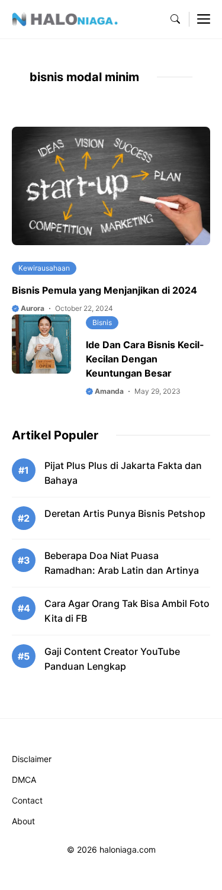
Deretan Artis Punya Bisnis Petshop (124, 513)
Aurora (31, 308)
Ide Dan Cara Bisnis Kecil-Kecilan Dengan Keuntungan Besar (145, 359)
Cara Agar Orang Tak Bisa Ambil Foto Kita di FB (127, 610)
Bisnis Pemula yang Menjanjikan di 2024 (104, 290)
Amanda (108, 391)
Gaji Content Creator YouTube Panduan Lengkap (112, 658)
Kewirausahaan (44, 268)
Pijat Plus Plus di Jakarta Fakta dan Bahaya (123, 473)
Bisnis (102, 322)
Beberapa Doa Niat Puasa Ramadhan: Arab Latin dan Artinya (121, 563)
